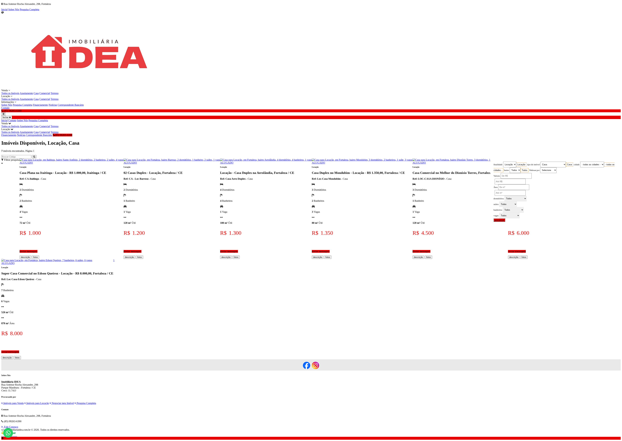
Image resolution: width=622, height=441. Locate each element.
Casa (36, 93)
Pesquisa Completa (29, 9)
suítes (496, 204)
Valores (497, 176)
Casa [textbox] (569, 164)
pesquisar (499, 220)
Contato (5, 107)
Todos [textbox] (524, 170)
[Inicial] (93, 87)
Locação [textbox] (521, 164)
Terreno (54, 93)
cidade (577, 164)
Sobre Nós (13, 9)
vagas (496, 216)
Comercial (44, 93)
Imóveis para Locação (37, 403)
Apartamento (26, 93)
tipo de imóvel (533, 164)
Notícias (53, 105)
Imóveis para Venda (13, 403)
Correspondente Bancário (71, 105)
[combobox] (521, 164)
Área (496, 187)
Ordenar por (534, 170)
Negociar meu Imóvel (62, 403)
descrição (25, 257)
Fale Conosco (10, 426)
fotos (35, 257)
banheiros (498, 210)
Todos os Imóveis (10, 93)
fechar (6, 117)
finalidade (498, 164)
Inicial (4, 9)
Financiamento (40, 105)
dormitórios (499, 198)
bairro (506, 170)
